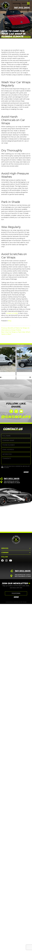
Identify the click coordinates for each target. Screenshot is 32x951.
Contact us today (12, 313)
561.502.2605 (22, 7)
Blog (9, 321)
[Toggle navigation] (28, 3)
